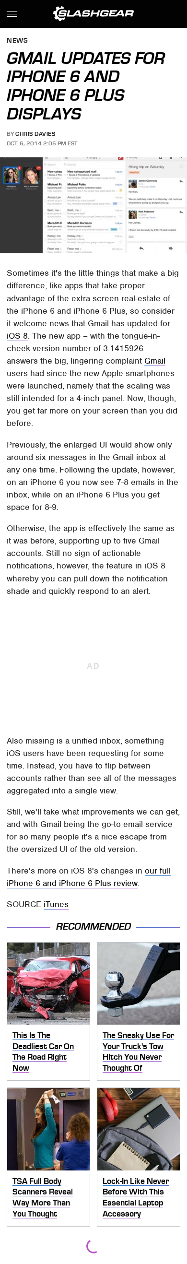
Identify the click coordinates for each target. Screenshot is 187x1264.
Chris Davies (35, 133)
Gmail (154, 360)
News (17, 41)
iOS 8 (17, 336)
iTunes (56, 904)
